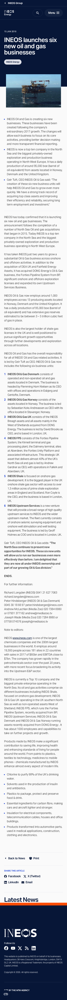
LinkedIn (13, 882)
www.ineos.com (22, 638)
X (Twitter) (34, 876)
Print (36, 858)
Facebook (14, 876)
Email (29, 882)
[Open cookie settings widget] (6, 994)
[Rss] (27, 948)
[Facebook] (6, 948)
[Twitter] (20, 948)
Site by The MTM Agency (17, 990)
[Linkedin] (34, 948)
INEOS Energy (12, 62)
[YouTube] (13, 948)
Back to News (16, 858)
